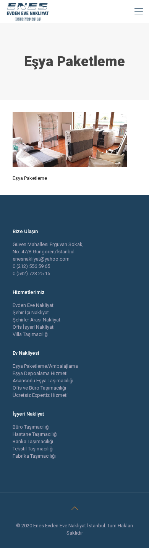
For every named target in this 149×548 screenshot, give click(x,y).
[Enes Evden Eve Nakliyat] (28, 11)
